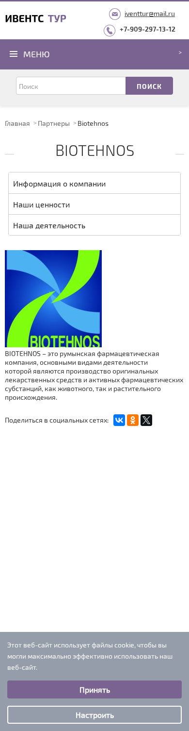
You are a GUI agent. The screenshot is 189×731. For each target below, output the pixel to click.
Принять (94, 689)
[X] (146, 420)
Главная (17, 123)
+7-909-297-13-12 (147, 29)
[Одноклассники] (133, 420)
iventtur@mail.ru (150, 13)
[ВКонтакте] (119, 420)
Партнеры (54, 123)
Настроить (95, 714)
